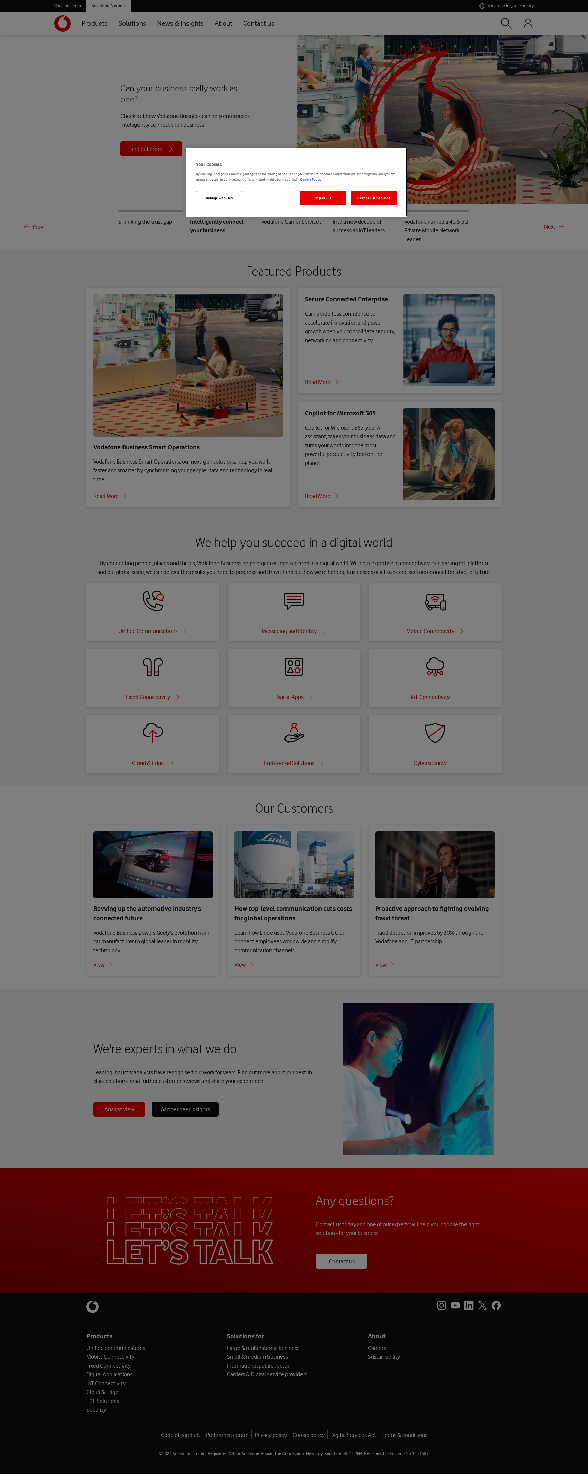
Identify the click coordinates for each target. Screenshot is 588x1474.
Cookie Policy (311, 179)
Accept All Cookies (373, 198)
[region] (296, 182)
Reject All (323, 198)
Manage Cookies (219, 198)
